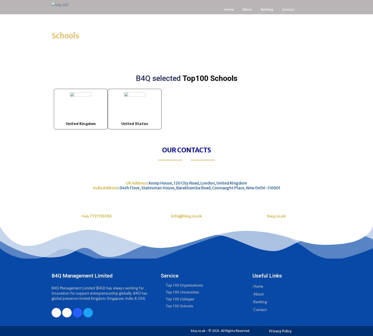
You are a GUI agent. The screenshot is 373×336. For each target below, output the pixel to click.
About (247, 9)
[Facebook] (56, 312)
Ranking (267, 9)
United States (134, 123)
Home (229, 9)
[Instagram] (67, 312)
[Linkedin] (77, 312)
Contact (288, 9)
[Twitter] (88, 312)
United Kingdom (81, 123)
